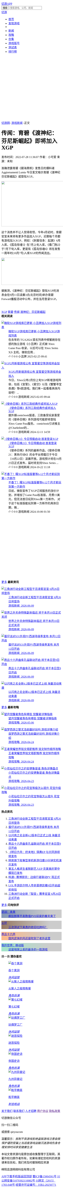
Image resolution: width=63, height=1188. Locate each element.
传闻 (17, 311)
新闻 (11, 30)
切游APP (6, 3)
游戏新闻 (17, 122)
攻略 (11, 34)
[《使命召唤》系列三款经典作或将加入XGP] (29, 403)
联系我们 (18, 1111)
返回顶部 (26, 1176)
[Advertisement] (31, 87)
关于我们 (7, 1111)
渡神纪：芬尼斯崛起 (33, 311)
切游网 (5, 122)
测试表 (12, 47)
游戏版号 (14, 43)
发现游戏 (14, 23)
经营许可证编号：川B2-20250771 (36, 1184)
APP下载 (6, 1176)
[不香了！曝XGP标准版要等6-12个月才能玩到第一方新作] (31, 478)
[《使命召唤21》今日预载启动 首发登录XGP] (29, 438)
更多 (4, 582)
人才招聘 (30, 1111)
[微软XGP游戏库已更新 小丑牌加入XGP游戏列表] (31, 327)
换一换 (5, 956)
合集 (11, 39)
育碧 (10, 311)
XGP (4, 311)
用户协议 (42, 1111)
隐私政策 (54, 1111)
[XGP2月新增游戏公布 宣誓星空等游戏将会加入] (31, 367)
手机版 (16, 1176)
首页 (11, 19)
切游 (4, 12)
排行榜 (12, 51)
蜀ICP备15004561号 (45, 1176)
